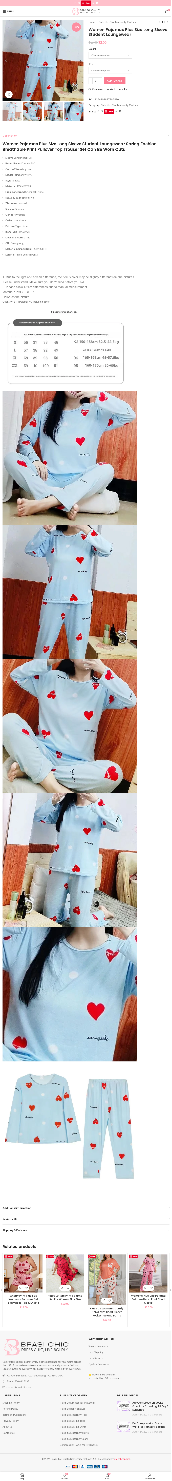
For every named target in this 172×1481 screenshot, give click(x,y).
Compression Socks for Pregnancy (79, 1444)
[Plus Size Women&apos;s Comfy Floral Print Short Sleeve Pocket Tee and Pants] (107, 1279)
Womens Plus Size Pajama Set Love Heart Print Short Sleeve (148, 1299)
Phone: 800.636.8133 (18, 1381)
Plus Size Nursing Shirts (73, 1426)
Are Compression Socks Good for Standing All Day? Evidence (150, 1406)
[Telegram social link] (97, 3)
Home (92, 21)
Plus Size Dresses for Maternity (77, 1402)
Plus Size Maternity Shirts (74, 1432)
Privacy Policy (11, 1420)
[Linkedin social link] (93, 3)
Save (88, 3)
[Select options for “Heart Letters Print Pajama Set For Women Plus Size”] (62, 1288)
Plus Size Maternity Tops (74, 1414)
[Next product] (167, 22)
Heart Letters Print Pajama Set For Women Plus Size (65, 1297)
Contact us (9, 1432)
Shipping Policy (11, 1402)
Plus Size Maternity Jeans (74, 1438)
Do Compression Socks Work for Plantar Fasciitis (148, 1425)
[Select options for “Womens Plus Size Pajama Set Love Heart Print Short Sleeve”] (145, 1288)
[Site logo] (86, 11)
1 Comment (156, 1414)
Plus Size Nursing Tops (72, 1420)
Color (92, 48)
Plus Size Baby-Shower (72, 1408)
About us (7, 1426)
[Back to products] (163, 22)
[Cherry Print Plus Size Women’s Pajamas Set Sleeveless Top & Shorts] (23, 1273)
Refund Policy (10, 1408)
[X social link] (79, 3)
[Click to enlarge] (9, 94)
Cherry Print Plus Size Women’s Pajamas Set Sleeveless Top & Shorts (23, 1299)
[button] (6, 60)
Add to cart (114, 80)
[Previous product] (159, 22)
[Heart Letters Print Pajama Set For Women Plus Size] (65, 1273)
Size (91, 64)
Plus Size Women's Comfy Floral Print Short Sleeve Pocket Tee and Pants (106, 1312)
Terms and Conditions (15, 1414)
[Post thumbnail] (123, 1408)
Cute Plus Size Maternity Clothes (117, 21)
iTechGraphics (122, 1458)
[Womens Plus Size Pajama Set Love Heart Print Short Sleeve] (148, 1273)
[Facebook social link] (75, 3)
